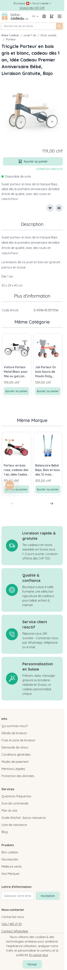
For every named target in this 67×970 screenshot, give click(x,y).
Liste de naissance (14, 825)
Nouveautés (9, 859)
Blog (4, 832)
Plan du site (9, 810)
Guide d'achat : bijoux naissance (23, 818)
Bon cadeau (9, 852)
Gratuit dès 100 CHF (32, 8)
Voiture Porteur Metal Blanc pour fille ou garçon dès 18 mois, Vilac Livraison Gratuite (16, 371)
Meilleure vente (11, 866)
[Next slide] (51, 503)
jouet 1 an (30, 35)
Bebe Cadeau (10, 35)
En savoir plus (38, 955)
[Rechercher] (59, 26)
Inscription (48, 896)
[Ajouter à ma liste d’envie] (50, 208)
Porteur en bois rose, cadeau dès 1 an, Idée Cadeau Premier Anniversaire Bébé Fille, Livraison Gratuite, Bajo (16, 470)
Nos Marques (10, 873)
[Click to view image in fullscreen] (32, 109)
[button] (10, 485)
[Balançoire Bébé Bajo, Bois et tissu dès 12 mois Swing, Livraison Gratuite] (48, 447)
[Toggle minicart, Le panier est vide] (52, 16)
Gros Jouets (48, 35)
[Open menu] (59, 16)
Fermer (32, 964)
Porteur (11, 39)
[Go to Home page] (14, 16)
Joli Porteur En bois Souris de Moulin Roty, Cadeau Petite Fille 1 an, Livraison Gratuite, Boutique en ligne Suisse (47, 371)
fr (33, 16)
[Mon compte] (44, 16)
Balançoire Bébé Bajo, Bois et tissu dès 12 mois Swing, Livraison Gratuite (47, 470)
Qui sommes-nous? (14, 726)
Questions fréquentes (16, 796)
